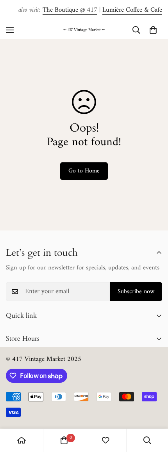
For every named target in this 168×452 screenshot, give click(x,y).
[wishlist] (105, 440)
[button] (153, 30)
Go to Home (84, 170)
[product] (21, 440)
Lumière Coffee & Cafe (132, 10)
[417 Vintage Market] (84, 30)
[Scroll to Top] (154, 411)
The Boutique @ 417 (70, 10)
